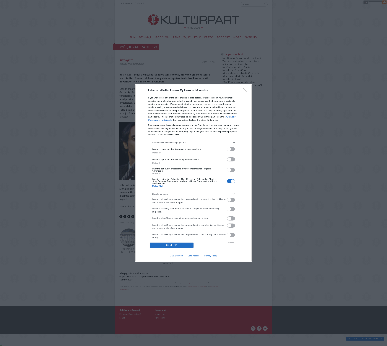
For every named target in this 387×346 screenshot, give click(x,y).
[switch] (231, 149)
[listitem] (193, 142)
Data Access (193, 255)
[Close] (246, 90)
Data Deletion (176, 255)
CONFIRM (171, 245)
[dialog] (193, 173)
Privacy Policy (210, 255)
